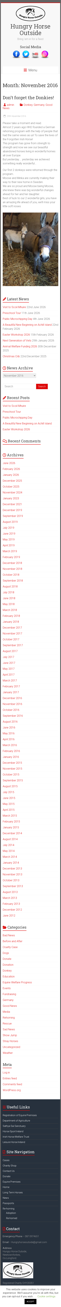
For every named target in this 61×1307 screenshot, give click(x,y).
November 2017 (12, 633)
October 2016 (11, 710)
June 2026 (9, 463)
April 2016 (9, 739)
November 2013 (12, 874)
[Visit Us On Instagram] (44, 51)
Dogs (6, 953)
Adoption (11, 1213)
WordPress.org (12, 1090)
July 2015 (8, 792)
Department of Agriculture (16, 1120)
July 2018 (8, 592)
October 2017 (11, 639)
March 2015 (10, 815)
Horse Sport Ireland (13, 1131)
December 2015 (12, 762)
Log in (6, 1072)
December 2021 (12, 504)
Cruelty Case (10, 947)
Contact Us (9, 1171)
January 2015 (11, 827)
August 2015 (10, 786)
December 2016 (12, 698)
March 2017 (10, 680)
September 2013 (13, 886)
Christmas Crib (11, 356)
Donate (7, 958)
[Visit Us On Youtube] (35, 51)
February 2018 (11, 615)
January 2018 (11, 621)
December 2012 (12, 909)
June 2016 (9, 727)
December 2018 (12, 563)
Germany (39, 104)
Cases (6, 1160)
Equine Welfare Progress (17, 982)
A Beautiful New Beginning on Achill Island (27, 324)
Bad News (9, 935)
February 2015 (11, 821)
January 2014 (11, 862)
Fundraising (9, 994)
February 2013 (11, 903)
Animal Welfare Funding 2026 (20, 346)
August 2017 (10, 651)
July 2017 (8, 657)
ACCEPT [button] (30, 1301)
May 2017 (9, 668)
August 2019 (10, 521)
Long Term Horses (13, 1192)
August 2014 (10, 839)
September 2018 (13, 580)
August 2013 (10, 892)
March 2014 (10, 856)
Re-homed (11, 1218)
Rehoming (9, 1017)
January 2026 (11, 474)
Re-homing (8, 1208)
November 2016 (12, 704)
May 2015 (9, 804)
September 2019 (13, 516)
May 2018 (9, 604)
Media (6, 1011)
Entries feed (10, 1078)
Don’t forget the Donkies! (28, 97)
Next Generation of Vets (17, 340)
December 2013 (12, 868)
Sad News (9, 1029)
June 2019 (9, 533)
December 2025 (12, 480)
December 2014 (12, 833)
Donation (8, 964)
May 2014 (9, 851)
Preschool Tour (12, 313)
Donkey (28, 104)
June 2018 (9, 598)
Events (7, 988)
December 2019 (12, 510)
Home (6, 1187)
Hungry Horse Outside (30, 29)
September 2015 (13, 780)
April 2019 (9, 545)
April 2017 (9, 674)
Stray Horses (10, 1041)
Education (9, 976)
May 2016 (9, 733)
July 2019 (8, 527)
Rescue (7, 1023)
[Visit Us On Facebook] (16, 51)
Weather (8, 1052)
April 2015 (9, 809)
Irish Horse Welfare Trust (16, 1136)
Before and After (12, 941)
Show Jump (10, 1035)
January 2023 (11, 498)
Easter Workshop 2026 (16, 334)
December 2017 (12, 627)
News (6, 1198)
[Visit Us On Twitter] (25, 51)
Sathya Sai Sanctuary (14, 1126)
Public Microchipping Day (17, 318)
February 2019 (11, 557)
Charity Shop (9, 1165)
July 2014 (8, 845)
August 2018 (10, 586)
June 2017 (9, 662)
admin (10, 104)
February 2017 (11, 686)
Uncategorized (11, 1047)
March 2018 (10, 610)
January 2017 (11, 692)
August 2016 (10, 721)
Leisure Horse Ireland (14, 1142)
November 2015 (12, 768)
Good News (10, 1005)
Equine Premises (12, 1181)
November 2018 (12, 568)
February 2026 (11, 469)
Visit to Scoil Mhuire (14, 307)
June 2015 (9, 798)
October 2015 (11, 774)
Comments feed (12, 1084)
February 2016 (11, 751)
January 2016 (11, 757)
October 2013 (11, 880)
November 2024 (12, 492)
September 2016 (13, 715)
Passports (8, 1203)
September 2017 (13, 645)
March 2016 (10, 745)
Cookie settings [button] (46, 1296)
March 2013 (10, 898)
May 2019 (9, 539)
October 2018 (11, 574)
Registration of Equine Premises (20, 1115)
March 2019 (10, 551)
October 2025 (11, 486)
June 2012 (9, 915)
